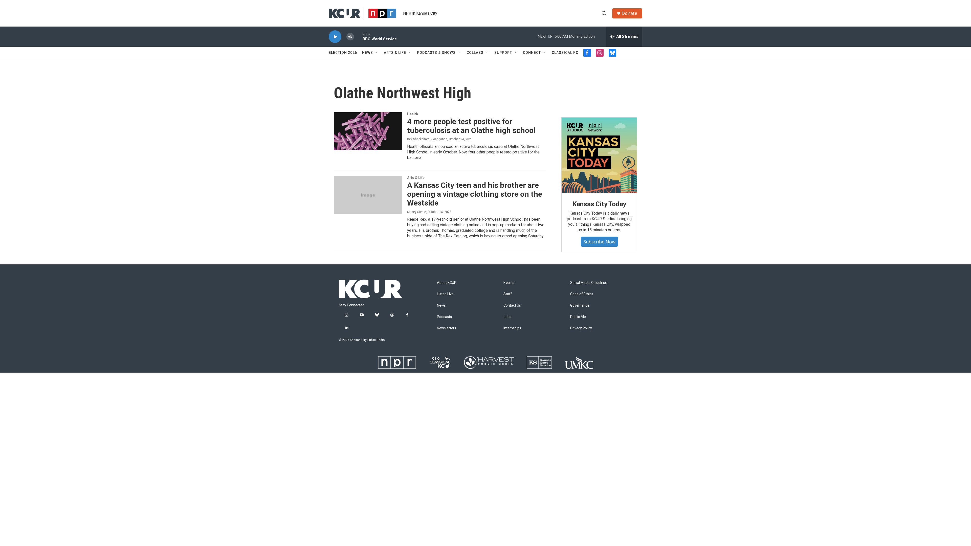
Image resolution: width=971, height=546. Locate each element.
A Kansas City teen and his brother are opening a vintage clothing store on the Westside (474, 194)
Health (412, 114)
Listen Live (445, 294)
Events (508, 283)
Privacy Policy (581, 328)
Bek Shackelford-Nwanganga (427, 139)
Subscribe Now (599, 242)
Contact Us (512, 305)
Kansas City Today (599, 204)
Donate (629, 13)
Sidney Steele (416, 212)
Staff (507, 294)
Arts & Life (395, 53)
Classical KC (565, 53)
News (367, 53)
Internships (512, 328)
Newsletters (446, 328)
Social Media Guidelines (589, 283)
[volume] (350, 36)
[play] (335, 37)
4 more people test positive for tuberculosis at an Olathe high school (471, 126)
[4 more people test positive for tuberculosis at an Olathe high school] (368, 131)
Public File (578, 317)
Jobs (507, 317)
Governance (579, 305)
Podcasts (444, 317)
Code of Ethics (581, 294)
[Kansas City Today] (599, 155)
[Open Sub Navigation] (377, 53)
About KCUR (446, 283)
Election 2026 (343, 53)
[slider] (358, 36)
